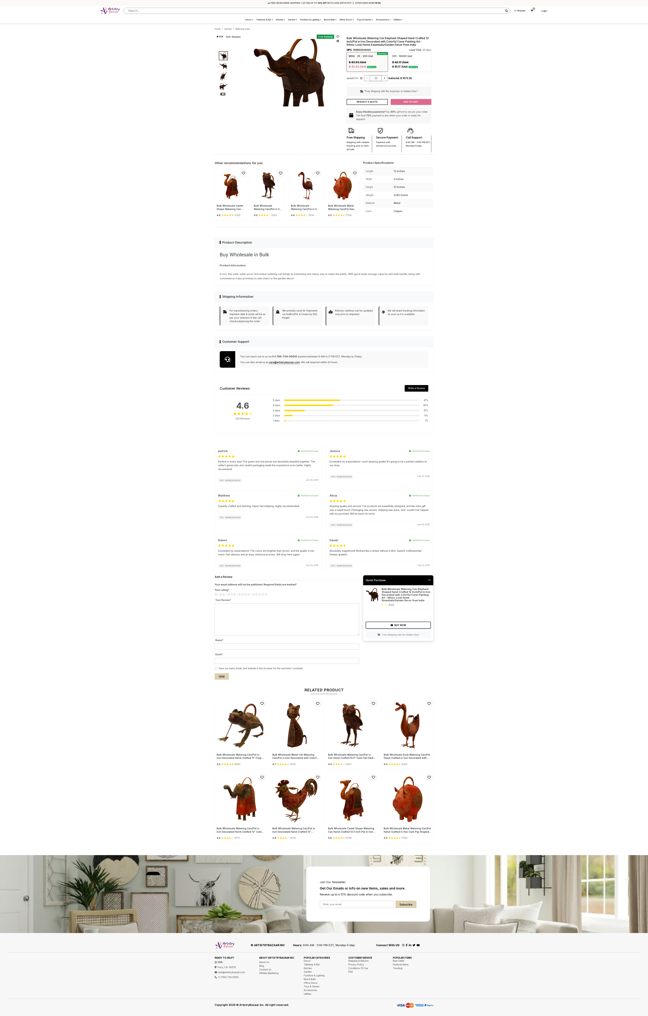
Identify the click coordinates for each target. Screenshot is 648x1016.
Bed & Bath (330, 19)
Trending (397, 968)
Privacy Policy (356, 964)
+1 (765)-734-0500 (227, 977)
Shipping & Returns (358, 960)
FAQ (350, 971)
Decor (249, 19)
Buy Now (400, 625)
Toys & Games (365, 19)
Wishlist (521, 10)
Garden (292, 19)
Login (544, 11)
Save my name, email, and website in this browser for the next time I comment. (261, 668)
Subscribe (406, 904)
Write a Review (416, 388)
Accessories (383, 19)
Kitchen (280, 19)
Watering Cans (242, 29)
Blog (261, 966)
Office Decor (346, 19)
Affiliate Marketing (268, 973)
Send (222, 676)
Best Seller (398, 960)
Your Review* (223, 600)
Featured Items (401, 964)
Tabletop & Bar (264, 19)
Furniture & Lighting (310, 19)
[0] (532, 11)
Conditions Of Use (358, 968)
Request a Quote (367, 102)
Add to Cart (410, 102)
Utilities (398, 19)
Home (218, 29)
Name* (219, 640)
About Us (264, 962)
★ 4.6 (219, 36)
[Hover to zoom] (290, 72)
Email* (219, 654)
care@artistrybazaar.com (284, 362)
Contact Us (265, 969)
